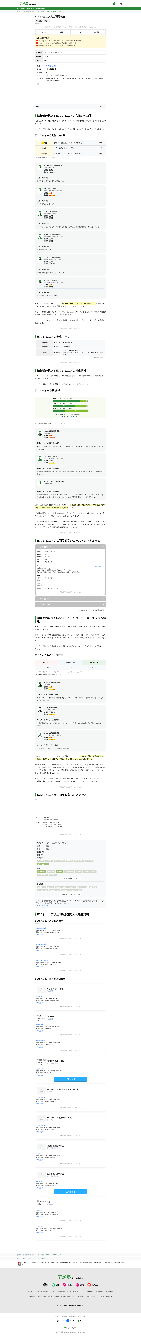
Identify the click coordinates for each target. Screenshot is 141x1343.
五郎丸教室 (39, 1226)
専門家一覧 (99, 1291)
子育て (82, 1285)
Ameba (62, 1321)
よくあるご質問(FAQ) (105, 1296)
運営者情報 (109, 1291)
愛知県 (32, 12)
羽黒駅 (42, 12)
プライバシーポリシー (44, 1296)
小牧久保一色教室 (42, 960)
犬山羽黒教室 (40, 1097)
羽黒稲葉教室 (40, 1025)
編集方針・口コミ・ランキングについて (70, 1291)
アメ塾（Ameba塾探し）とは (44, 1291)
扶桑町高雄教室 (41, 944)
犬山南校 (39, 1153)
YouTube (95, 1285)
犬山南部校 (39, 1182)
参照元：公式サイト (99, 566)
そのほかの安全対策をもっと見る (70, 894)
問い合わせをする (42, 905)
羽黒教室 (39, 1210)
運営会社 (81, 1296)
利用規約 (32, 1296)
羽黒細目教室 (40, 1041)
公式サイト (70, 1078)
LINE (57, 1285)
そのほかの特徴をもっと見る (70, 879)
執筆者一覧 (89, 1291)
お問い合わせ (91, 1296)
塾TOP (19, 12)
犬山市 (37, 12)
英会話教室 (26, 12)
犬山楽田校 (39, 1069)
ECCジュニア (51, 66)
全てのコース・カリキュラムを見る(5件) (91, 610)
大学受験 (69, 1285)
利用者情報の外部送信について (65, 1296)
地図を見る (41, 934)
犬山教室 (39, 996)
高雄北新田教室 (41, 928)
